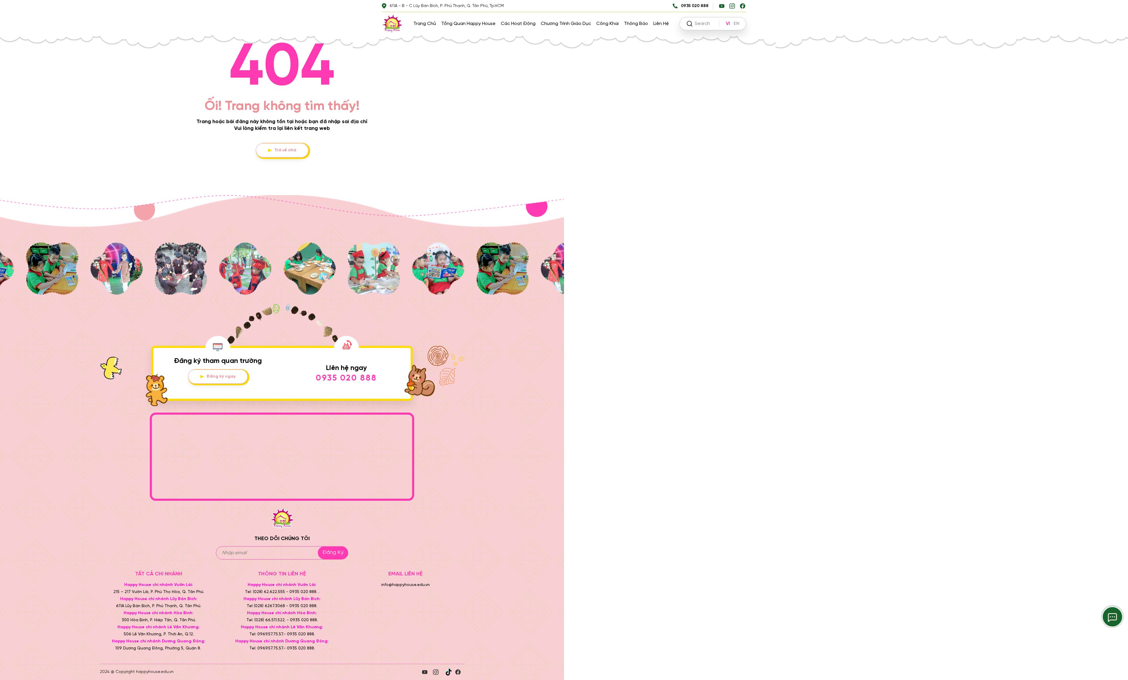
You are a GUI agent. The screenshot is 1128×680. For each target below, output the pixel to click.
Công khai (607, 23)
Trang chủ (424, 23)
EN (736, 23)
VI (728, 23)
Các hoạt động (518, 23)
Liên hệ (661, 23)
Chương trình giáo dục (566, 23)
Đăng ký (333, 552)
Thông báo (636, 23)
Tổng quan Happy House (468, 23)
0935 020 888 (346, 378)
